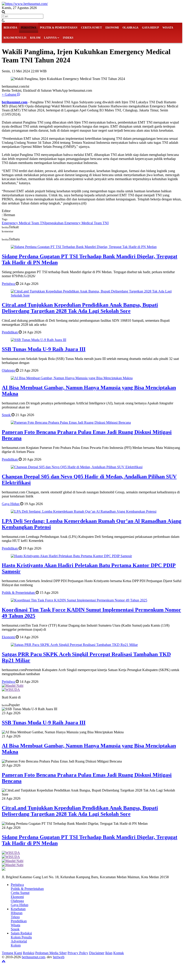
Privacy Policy (78, 953)
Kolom (35, 37)
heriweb (58, 957)
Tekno (15, 917)
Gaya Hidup (150, 27)
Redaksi (28, 953)
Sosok (6, 415)
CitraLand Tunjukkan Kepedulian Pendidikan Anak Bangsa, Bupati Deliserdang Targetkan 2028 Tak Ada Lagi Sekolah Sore (80, 308)
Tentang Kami (12, 953)
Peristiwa (28, 27)
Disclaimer (96, 953)
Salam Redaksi (21, 933)
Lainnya (50, 37)
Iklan (108, 953)
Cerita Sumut (91, 27)
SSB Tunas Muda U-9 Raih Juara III (43, 349)
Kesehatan (18, 909)
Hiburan (16, 913)
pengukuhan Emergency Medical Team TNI (77, 223)
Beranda (10, 27)
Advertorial (19, 941)
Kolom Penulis (15, 37)
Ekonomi (112, 27)
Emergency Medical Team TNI (24, 223)
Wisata (167, 27)
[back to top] (3, 961)
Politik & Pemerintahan (58, 27)
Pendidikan (10, 332)
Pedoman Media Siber (51, 953)
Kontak (118, 953)
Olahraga (130, 27)
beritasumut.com (14, 102)
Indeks (68, 37)
